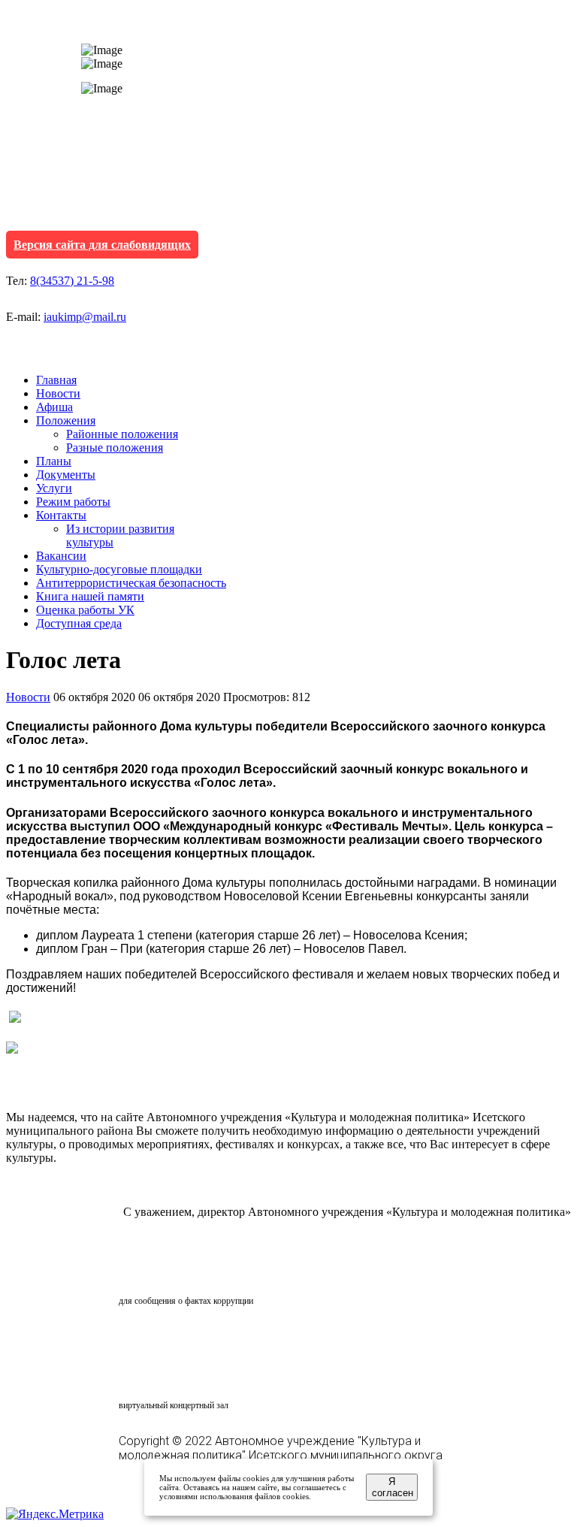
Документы (65, 474)
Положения (65, 420)
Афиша (54, 407)
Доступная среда (79, 623)
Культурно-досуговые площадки (119, 569)
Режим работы (73, 501)
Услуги (54, 488)
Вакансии (61, 555)
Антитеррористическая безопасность (131, 582)
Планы (53, 461)
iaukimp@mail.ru (85, 316)
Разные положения (114, 447)
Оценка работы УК (85, 609)
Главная (56, 379)
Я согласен (392, 1487)
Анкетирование (188, 1337)
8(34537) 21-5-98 (72, 280)
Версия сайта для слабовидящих (102, 244)
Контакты (61, 515)
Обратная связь (185, 1272)
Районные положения (122, 434)
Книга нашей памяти (90, 596)
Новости (58, 393)
